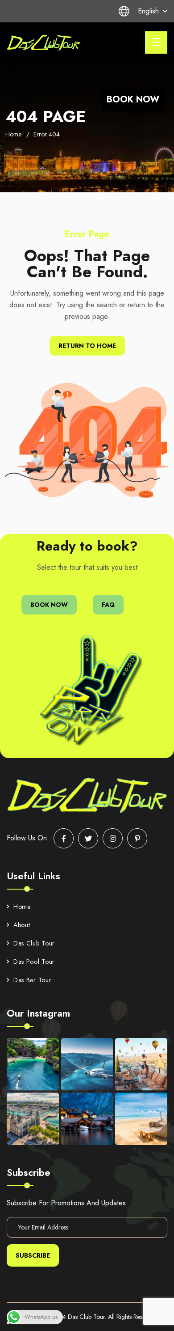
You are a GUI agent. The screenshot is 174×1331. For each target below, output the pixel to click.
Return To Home (87, 345)
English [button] (148, 11)
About (21, 924)
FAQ (108, 604)
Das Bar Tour (32, 979)
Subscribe (33, 1255)
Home (13, 134)
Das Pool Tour (34, 961)
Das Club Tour (34, 943)
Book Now (133, 99)
